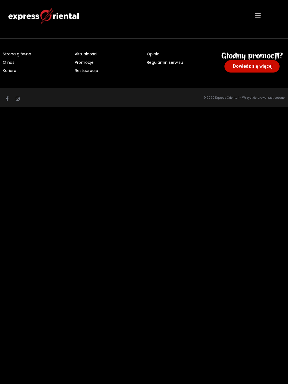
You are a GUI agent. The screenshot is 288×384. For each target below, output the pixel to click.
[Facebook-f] (7, 98)
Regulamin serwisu (165, 62)
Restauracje (86, 70)
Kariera (9, 70)
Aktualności (86, 54)
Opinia (153, 54)
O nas (8, 62)
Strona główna (17, 54)
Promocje (84, 62)
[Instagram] (17, 98)
